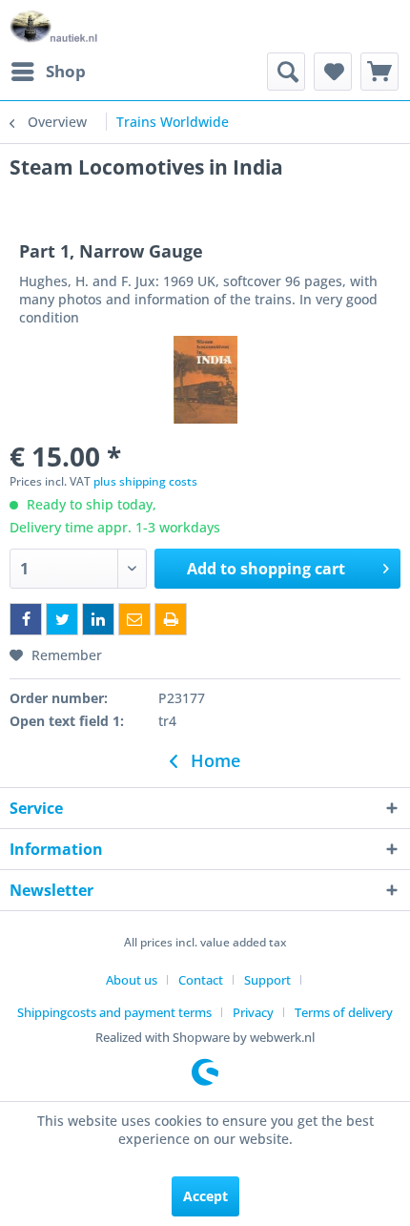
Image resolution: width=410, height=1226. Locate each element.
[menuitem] (47, 71)
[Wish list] (333, 71)
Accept (205, 1196)
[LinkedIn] (98, 619)
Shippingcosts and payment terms (114, 1012)
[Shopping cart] (379, 71)
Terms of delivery (344, 1012)
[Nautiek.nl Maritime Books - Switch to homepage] (54, 26)
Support (267, 979)
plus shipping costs (145, 481)
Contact (200, 979)
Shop (66, 71)
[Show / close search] (286, 71)
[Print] (170, 619)
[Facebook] (25, 619)
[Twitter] (62, 619)
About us (131, 979)
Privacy (253, 1012)
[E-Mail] (134, 619)
